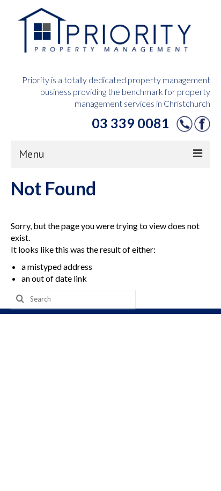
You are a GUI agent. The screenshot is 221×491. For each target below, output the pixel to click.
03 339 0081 (131, 123)
